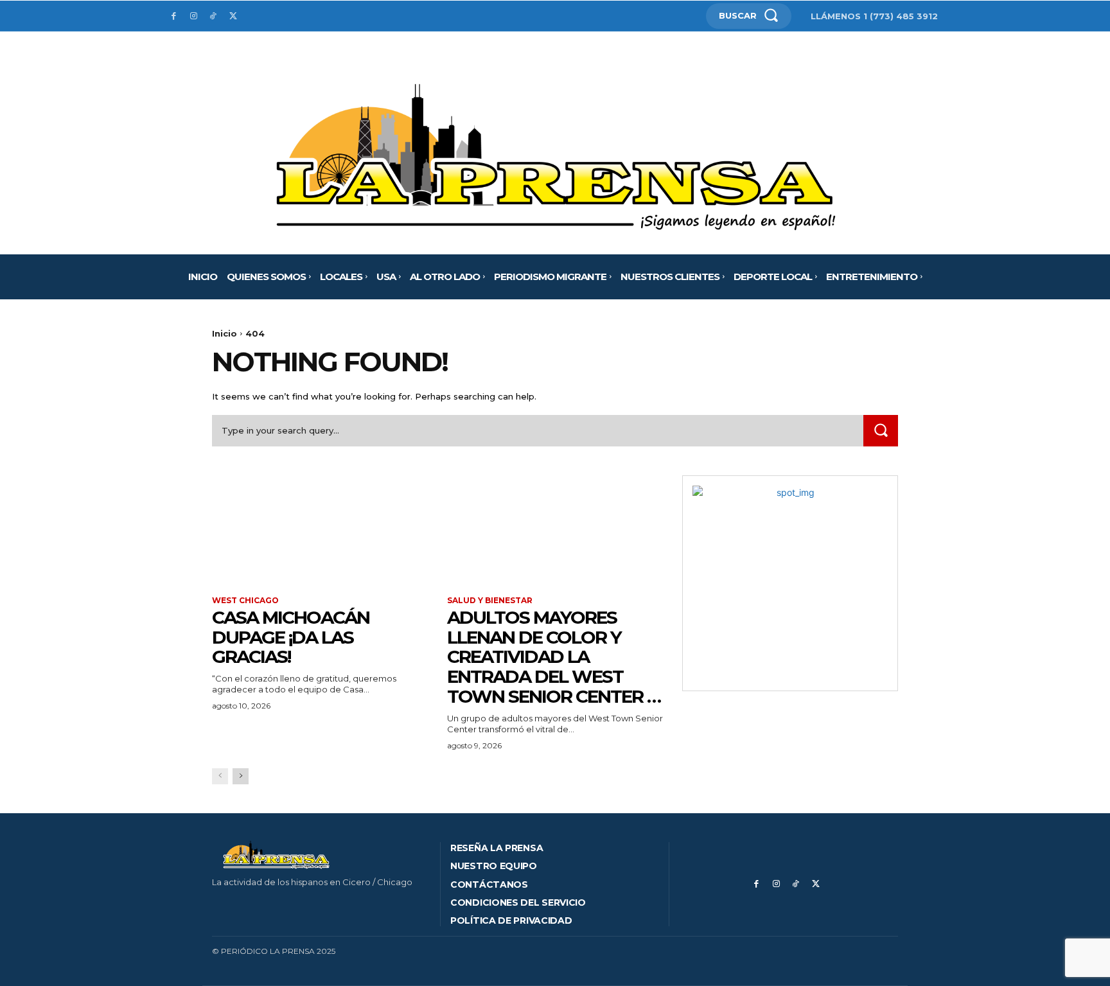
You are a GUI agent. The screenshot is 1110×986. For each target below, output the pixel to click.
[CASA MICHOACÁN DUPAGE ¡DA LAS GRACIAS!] (320, 529)
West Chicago (245, 600)
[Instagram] (193, 16)
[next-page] (241, 776)
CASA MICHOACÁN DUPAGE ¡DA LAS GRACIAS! (290, 637)
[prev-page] (220, 776)
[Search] (880, 430)
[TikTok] (213, 16)
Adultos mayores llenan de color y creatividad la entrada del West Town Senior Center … (553, 656)
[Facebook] (174, 16)
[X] (233, 16)
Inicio (224, 333)
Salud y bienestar (490, 600)
